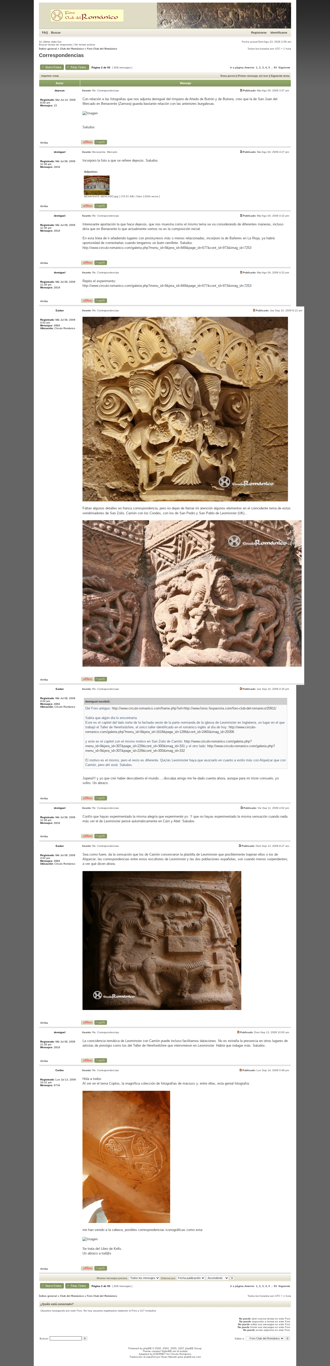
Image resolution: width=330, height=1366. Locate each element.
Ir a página (237, 67)
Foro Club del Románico (102, 48)
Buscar (56, 32)
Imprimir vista (50, 75)
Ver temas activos (84, 44)
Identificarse (278, 32)
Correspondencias (61, 55)
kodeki (183, 1351)
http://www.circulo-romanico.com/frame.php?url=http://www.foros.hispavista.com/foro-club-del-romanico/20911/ (194, 708)
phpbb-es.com (192, 1356)
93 (275, 67)
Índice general (48, 48)
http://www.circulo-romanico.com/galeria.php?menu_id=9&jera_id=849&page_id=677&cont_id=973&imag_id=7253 (166, 248)
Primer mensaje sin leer (253, 75)
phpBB (147, 1348)
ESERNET (159, 1354)
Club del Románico (72, 48)
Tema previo (228, 75)
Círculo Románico (180, 1354)
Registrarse (259, 32)
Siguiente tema (280, 75)
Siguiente (284, 67)
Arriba (44, 142)
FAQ (45, 32)
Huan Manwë (169, 1356)
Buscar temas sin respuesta (55, 44)
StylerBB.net (168, 1351)
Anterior (249, 67)
